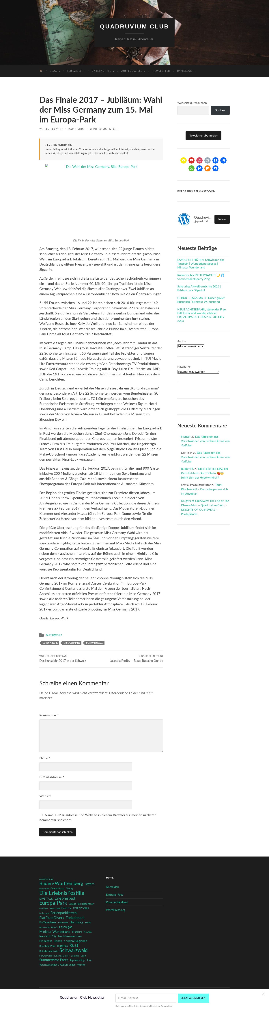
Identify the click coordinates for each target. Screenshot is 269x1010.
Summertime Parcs (53, 960)
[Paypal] (199, 168)
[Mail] (184, 160)
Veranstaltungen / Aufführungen (57, 965)
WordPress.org (115, 910)
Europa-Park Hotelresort (81, 904)
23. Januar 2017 (51, 129)
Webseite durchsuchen (192, 102)
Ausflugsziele (131, 71)
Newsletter (161, 71)
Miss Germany (71, 643)
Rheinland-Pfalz (47, 946)
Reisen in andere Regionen (70, 941)
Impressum (185, 71)
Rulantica (62, 946)
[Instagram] (199, 160)
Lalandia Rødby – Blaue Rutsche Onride (136, 658)
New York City (48, 936)
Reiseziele (74, 71)
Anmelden (112, 887)
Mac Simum (76, 129)
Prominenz (45, 941)
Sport (83, 956)
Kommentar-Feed (117, 902)
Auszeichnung (46, 879)
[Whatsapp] (192, 168)
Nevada (87, 932)
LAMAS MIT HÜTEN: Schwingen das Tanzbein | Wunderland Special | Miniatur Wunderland (200, 263)
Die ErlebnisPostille (61, 893)
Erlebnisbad (65, 898)
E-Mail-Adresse (51, 777)
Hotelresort (44, 927)
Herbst (88, 923)
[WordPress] (207, 168)
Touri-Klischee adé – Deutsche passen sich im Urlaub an (204, 489)
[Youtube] (192, 160)
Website (45, 796)
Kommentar (49, 715)
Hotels (54, 927)
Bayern (89, 884)
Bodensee (44, 889)
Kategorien (184, 366)
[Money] (216, 168)
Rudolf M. (187, 468)
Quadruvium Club (134, 26)
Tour (89, 960)
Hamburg (76, 922)
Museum (77, 932)
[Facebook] (216, 160)
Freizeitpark (75, 918)
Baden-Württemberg (61, 883)
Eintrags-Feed (115, 894)
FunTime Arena (47, 922)
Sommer (75, 956)
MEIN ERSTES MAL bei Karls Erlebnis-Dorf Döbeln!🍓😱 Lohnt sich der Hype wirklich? (204, 473)
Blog (53, 71)
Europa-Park (50, 643)
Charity (69, 888)
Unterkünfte (101, 71)
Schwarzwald (94, 643)
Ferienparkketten (64, 913)
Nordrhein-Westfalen (70, 936)
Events (66, 908)
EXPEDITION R (81, 908)
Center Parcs (57, 889)
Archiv (181, 341)
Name (45, 758)
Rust (73, 945)
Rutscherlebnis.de (48, 951)
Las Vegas (65, 927)
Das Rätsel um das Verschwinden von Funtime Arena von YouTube (205, 441)
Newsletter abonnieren (203, 135)
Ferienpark (44, 913)
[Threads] (207, 160)
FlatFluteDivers (51, 918)
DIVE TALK (46, 898)
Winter (81, 964)
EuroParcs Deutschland (49, 909)
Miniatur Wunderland (54, 931)
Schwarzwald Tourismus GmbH (54, 956)
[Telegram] (223, 160)
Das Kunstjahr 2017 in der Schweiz (62, 658)
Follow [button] (222, 219)
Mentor (186, 436)
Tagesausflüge (77, 960)
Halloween (63, 923)
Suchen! (220, 110)
